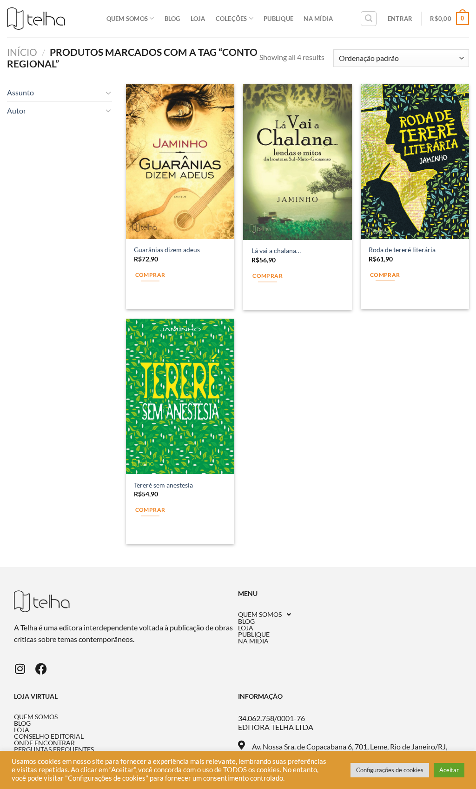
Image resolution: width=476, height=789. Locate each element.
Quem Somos (127, 18)
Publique (278, 18)
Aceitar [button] (449, 770)
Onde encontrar (44, 743)
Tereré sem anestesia (163, 485)
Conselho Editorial (49, 736)
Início (22, 52)
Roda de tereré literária (402, 250)
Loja (198, 18)
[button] (350, 614)
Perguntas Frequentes (54, 749)
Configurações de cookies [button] (389, 770)
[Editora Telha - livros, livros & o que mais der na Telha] (36, 18)
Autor (16, 110)
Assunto (20, 92)
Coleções (231, 18)
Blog (172, 18)
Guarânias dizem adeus (167, 250)
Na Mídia (318, 18)
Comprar (150, 275)
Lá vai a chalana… (276, 250)
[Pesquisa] (369, 18)
